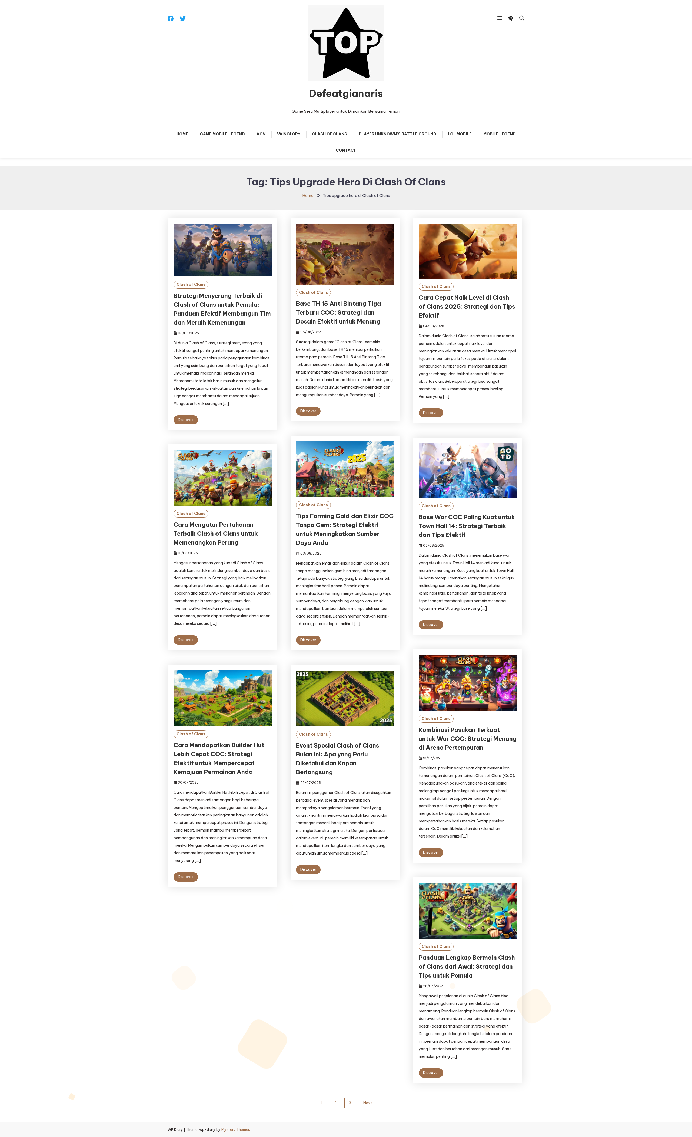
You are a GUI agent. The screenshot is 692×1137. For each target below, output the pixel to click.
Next (367, 1103)
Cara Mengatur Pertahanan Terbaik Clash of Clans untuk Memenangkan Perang (216, 533)
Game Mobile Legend (222, 134)
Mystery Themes (235, 1129)
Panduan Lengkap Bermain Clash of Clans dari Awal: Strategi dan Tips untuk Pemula (467, 966)
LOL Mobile (460, 134)
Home (182, 134)
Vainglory (288, 134)
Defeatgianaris (346, 93)
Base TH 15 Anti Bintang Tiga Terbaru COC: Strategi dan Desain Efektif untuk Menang (338, 312)
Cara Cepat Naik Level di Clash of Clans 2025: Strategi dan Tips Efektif (467, 306)
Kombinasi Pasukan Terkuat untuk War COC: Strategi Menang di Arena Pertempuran (468, 738)
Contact (346, 150)
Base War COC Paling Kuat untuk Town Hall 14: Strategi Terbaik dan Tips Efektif (467, 526)
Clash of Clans (329, 134)
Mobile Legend (499, 134)
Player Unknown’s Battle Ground (397, 134)
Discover (186, 419)
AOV (261, 134)
